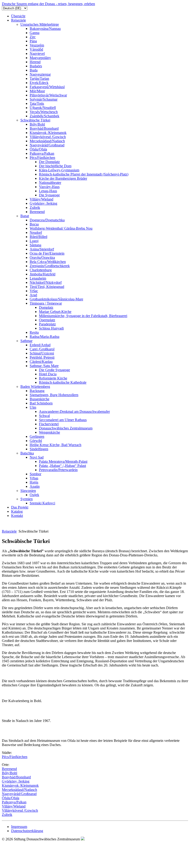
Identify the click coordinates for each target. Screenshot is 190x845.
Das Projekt (19, 507)
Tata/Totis (37, 103)
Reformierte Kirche (53, 378)
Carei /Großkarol (42, 349)
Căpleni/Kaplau (41, 362)
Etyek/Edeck (39, 83)
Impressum (19, 827)
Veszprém (37, 45)
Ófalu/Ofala (38, 149)
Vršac (34, 291)
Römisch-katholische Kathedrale (62, 382)
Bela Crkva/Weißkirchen (48, 262)
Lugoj (34, 241)
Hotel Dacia (48, 374)
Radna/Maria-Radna (44, 337)
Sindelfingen (39, 449)
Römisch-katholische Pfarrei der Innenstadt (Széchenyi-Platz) (83, 174)
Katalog (17, 511)
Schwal (44, 416)
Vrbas (34, 478)
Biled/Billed (38, 237)
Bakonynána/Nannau (45, 29)
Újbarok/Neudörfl (43, 108)
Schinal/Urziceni (42, 353)
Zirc (33, 37)
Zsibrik (35, 208)
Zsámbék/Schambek (44, 116)
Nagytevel (37, 54)
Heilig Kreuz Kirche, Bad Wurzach (55, 445)
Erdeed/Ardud (40, 345)
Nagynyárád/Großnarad (47, 145)
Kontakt (17, 516)
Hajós (34, 482)
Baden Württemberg (35, 387)
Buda (34, 70)
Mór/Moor (37, 91)
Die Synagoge (49, 195)
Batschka (27, 453)
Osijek (34, 495)
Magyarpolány (40, 58)
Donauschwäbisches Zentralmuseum (65, 428)
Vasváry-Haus (49, 187)
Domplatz (46, 307)
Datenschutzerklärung (27, 831)
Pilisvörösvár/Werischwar (48, 95)
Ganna (34, 33)
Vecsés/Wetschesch (44, 112)
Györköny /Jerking (43, 203)
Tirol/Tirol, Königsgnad (47, 287)
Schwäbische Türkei (35, 120)
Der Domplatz (49, 162)
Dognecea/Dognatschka (47, 220)
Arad (33, 295)
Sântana (35, 245)
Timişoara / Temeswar (46, 303)
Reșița (34, 332)
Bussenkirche (39, 399)
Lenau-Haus (48, 191)
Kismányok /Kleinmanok (48, 133)
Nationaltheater (50, 183)
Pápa (33, 41)
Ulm (33, 407)
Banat (24, 216)
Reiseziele (18, 20)
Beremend (37, 212)
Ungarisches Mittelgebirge (39, 24)
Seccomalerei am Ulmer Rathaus (63, 420)
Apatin (35, 486)
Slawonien (28, 491)
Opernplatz (47, 320)
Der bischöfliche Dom (55, 166)
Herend (35, 62)
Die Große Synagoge (54, 370)
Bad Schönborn (41, 403)
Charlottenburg (41, 270)
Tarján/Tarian (39, 78)
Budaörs (36, 66)
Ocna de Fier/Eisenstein (47, 253)
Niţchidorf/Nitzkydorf (46, 282)
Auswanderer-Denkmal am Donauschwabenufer (74, 411)
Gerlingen (37, 436)
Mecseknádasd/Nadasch (47, 141)
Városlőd (36, 49)
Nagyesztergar (40, 74)
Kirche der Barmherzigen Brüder (63, 178)
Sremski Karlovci (42, 503)
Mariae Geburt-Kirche (55, 312)
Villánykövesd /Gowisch (48, 137)
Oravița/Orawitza (42, 257)
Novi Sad (37, 457)
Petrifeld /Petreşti (42, 357)
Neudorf (36, 232)
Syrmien (26, 499)
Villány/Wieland (41, 199)
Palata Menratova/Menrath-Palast (63, 461)
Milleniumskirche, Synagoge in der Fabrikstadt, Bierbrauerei (83, 316)
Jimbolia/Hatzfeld (42, 274)
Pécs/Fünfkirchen (42, 158)
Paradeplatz (47, 324)
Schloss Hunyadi (51, 328)
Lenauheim (38, 278)
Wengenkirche (49, 432)
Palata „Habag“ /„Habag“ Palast (62, 466)
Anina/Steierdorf (42, 249)
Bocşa (34, 224)
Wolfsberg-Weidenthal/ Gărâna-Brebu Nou (61, 228)
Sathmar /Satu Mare (44, 366)
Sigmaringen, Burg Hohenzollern (54, 395)
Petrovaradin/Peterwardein (58, 470)
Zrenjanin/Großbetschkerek (50, 266)
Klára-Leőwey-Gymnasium (59, 170)
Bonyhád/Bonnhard (44, 128)
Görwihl (36, 441)
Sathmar (26, 341)
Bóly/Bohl (37, 124)
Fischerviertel (49, 424)
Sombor (35, 474)
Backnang (37, 391)
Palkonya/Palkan (42, 153)
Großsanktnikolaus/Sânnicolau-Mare (56, 299)
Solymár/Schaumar (43, 99)
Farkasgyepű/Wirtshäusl (47, 87)
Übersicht (18, 16)
